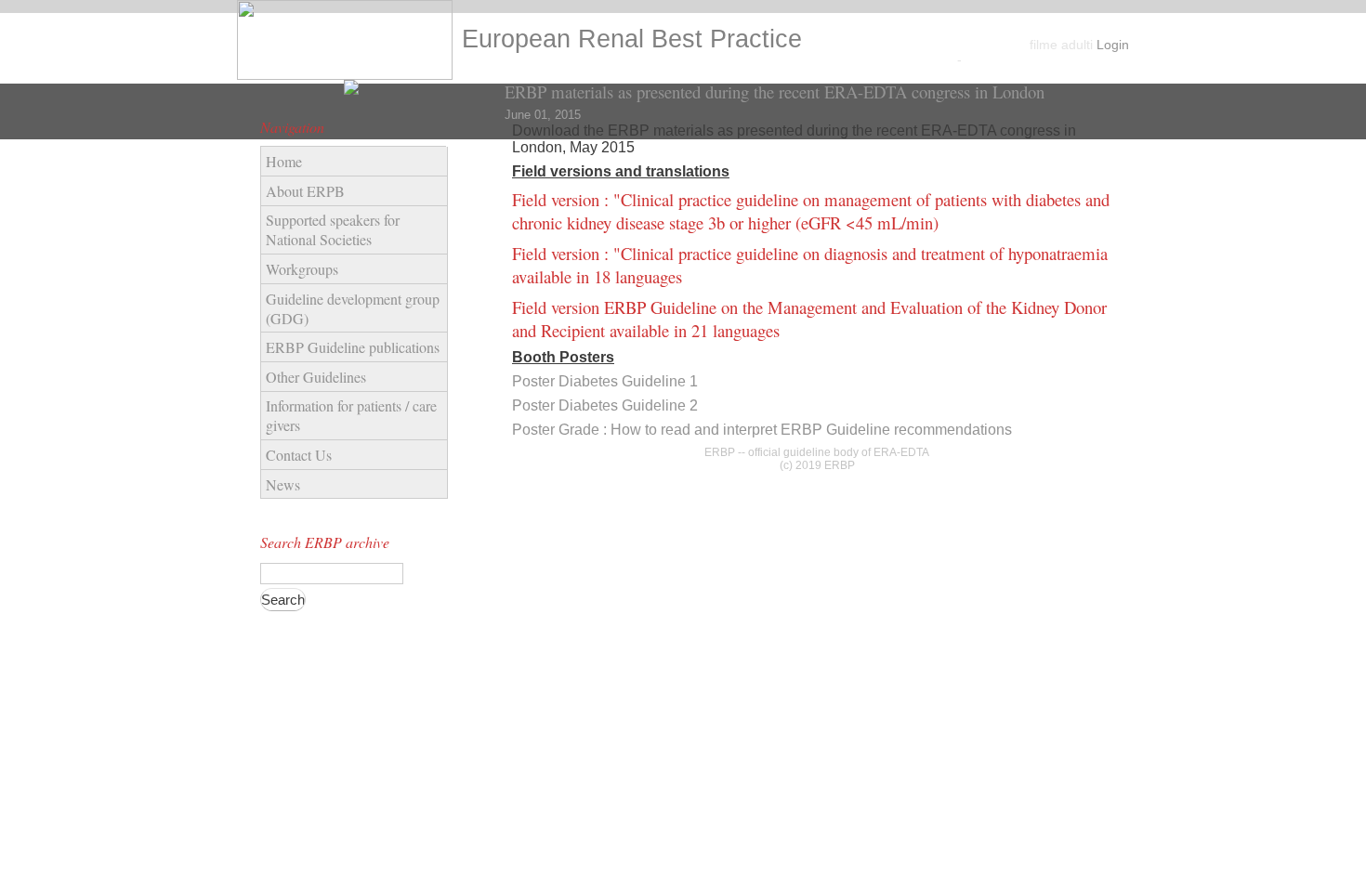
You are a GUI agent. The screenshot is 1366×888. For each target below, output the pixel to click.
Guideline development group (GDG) (353, 308)
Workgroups (302, 269)
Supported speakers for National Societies (333, 229)
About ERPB (305, 191)
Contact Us (299, 454)
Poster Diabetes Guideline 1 (605, 381)
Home (284, 161)
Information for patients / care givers (351, 415)
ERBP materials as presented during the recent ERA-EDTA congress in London (774, 91)
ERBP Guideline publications (353, 347)
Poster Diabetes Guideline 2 (605, 405)
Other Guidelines (316, 376)
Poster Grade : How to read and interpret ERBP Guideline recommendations (762, 429)
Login (1113, 44)
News (283, 484)
